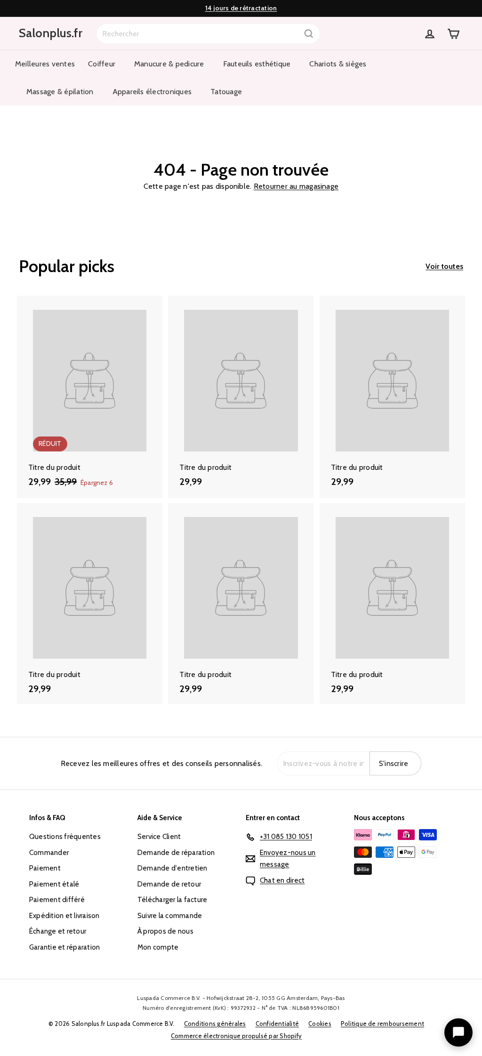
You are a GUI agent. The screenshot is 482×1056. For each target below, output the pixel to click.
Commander (49, 852)
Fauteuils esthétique (257, 63)
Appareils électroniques (152, 91)
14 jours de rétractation (241, 8)
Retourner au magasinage (296, 186)
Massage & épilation (60, 91)
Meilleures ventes (45, 63)
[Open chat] (458, 1032)
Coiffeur (101, 63)
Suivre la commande (169, 915)
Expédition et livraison (64, 915)
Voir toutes (444, 266)
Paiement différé (57, 899)
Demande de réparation (176, 852)
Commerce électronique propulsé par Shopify (236, 1036)
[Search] (308, 34)
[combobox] (208, 34)
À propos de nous (165, 931)
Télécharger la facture (172, 899)
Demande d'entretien (172, 868)
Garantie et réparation (64, 947)
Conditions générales (215, 1023)
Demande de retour (169, 884)
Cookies (319, 1023)
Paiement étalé (54, 884)
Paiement (45, 868)
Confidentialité (277, 1023)
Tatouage (226, 91)
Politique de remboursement (382, 1023)
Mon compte (157, 947)
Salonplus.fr (50, 32)
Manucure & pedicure (169, 63)
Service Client (159, 836)
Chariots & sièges (337, 63)
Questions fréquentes (65, 836)
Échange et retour (57, 931)
